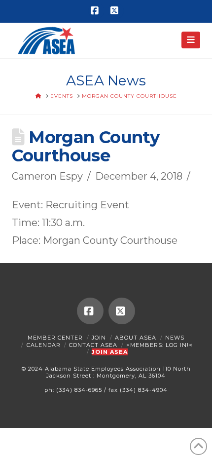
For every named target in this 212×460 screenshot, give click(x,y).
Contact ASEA (93, 345)
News (174, 337)
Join (99, 337)
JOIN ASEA (110, 351)
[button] (191, 40)
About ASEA (135, 337)
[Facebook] (96, 11)
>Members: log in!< (159, 345)
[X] (116, 11)
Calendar (44, 345)
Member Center (55, 337)
